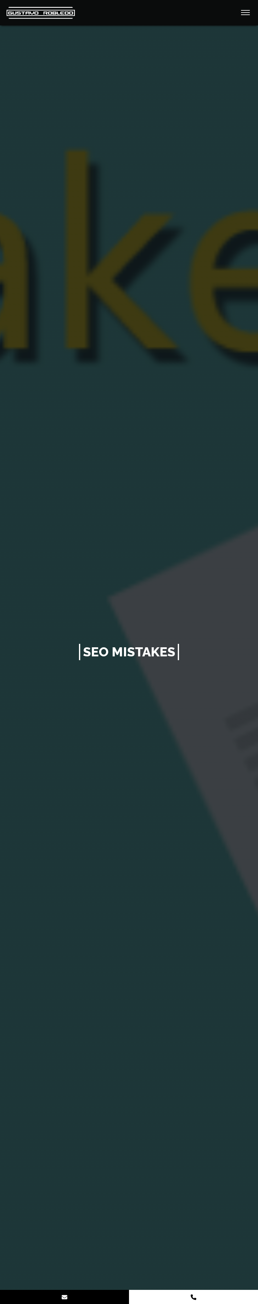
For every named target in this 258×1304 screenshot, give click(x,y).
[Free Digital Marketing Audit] (64, 1297)
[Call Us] (193, 1297)
